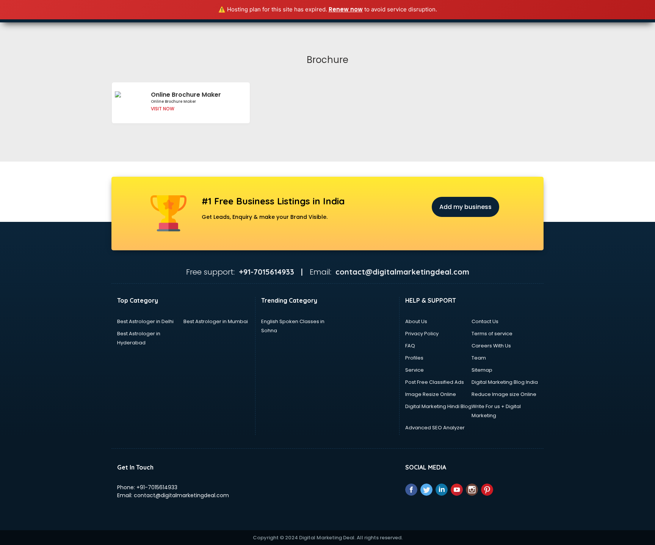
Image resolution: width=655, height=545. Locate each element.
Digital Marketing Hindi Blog (438, 406)
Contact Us (485, 321)
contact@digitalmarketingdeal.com (181, 495)
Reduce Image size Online (504, 394)
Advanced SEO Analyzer (435, 427)
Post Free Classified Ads (434, 382)
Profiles (414, 357)
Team (479, 357)
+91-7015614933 (156, 487)
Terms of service (492, 333)
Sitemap (482, 370)
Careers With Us (491, 345)
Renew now (346, 9)
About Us (416, 321)
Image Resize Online (430, 394)
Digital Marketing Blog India (505, 382)
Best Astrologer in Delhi (145, 321)
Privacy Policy (422, 333)
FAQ (410, 345)
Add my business (465, 207)
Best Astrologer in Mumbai (215, 321)
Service (414, 370)
